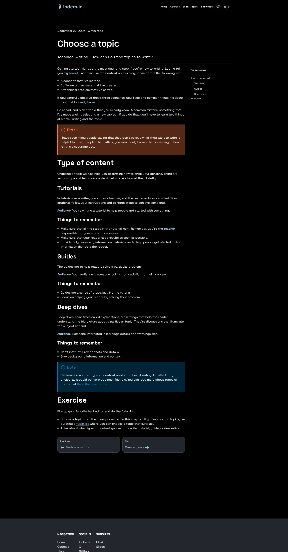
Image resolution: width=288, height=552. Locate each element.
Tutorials (199, 83)
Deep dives (200, 94)
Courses (175, 6)
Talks (195, 6)
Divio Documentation (92, 384)
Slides (100, 547)
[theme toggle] (218, 6)
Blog (186, 6)
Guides (198, 88)
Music (100, 542)
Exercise (196, 98)
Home (164, 6)
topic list (82, 424)
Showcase (207, 6)
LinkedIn (85, 542)
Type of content (200, 78)
